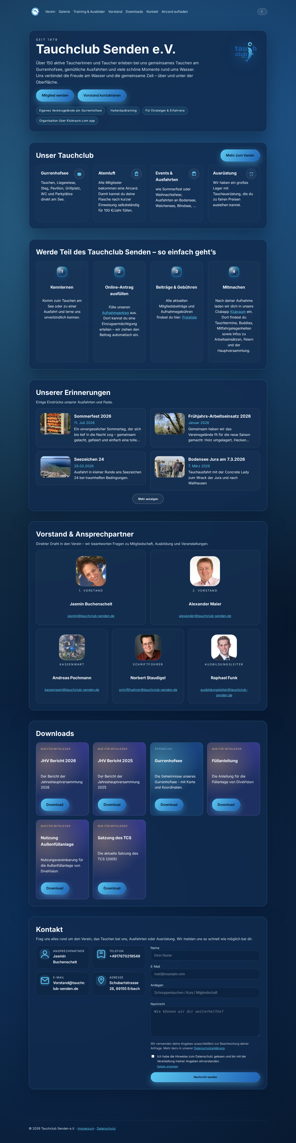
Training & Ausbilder (89, 12)
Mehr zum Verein (240, 155)
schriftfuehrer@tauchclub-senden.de (148, 690)
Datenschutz (106, 1128)
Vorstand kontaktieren (102, 95)
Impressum (86, 1128)
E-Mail (155, 966)
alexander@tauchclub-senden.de (205, 616)
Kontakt (152, 12)
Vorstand (115, 12)
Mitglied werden (55, 95)
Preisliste (189, 317)
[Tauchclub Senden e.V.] (35, 11)
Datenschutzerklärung (209, 1048)
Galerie (64, 12)
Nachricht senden (205, 1077)
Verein (50, 12)
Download (54, 804)
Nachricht (158, 1004)
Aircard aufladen (175, 12)
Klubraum (238, 311)
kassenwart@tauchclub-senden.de (72, 690)
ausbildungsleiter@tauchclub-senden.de (224, 692)
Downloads (134, 12)
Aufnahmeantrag (115, 312)
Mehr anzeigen (148, 499)
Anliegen (157, 985)
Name (155, 948)
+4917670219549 (124, 956)
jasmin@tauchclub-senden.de (91, 616)
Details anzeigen (167, 1066)
